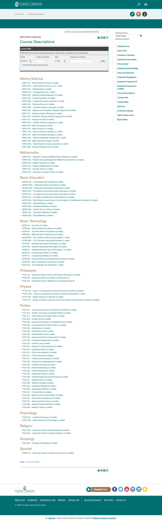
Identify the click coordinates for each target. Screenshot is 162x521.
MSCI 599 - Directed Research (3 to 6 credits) (40, 147)
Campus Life (122, 97)
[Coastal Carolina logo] (28, 4)
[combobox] (86, 31)
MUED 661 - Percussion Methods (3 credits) (40, 212)
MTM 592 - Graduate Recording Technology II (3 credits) (45, 246)
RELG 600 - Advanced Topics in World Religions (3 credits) (46, 430)
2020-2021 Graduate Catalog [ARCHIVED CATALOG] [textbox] (82, 32)
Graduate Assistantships (127, 68)
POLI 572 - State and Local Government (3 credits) (42, 346)
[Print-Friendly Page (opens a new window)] (104, 37)
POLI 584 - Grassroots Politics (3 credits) (39, 373)
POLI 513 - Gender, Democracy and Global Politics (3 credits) (47, 313)
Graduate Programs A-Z (127, 81)
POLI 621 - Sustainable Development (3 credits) (41, 398)
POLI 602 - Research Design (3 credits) (38, 383)
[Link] (138, 4)
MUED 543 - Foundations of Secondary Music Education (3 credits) (49, 194)
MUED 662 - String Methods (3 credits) (38, 215)
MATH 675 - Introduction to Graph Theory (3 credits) (43, 172)
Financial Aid (122, 64)
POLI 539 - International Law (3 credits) (38, 331)
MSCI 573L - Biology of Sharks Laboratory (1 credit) (43, 122)
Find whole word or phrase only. (35, 65)
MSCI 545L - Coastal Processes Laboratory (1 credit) (43, 101)
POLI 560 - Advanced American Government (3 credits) (44, 337)
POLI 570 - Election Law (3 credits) (36, 343)
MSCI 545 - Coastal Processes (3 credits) (39, 98)
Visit (138, 14)
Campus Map (122, 102)
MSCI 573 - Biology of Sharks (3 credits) (38, 119)
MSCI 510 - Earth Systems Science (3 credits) (41, 83)
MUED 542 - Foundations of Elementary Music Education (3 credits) (49, 191)
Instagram (133, 489)
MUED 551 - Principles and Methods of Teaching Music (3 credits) (48, 197)
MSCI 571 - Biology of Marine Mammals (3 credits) (42, 113)
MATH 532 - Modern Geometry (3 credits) (39, 163)
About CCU (122, 50)
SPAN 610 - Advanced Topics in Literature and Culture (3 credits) (48, 453)
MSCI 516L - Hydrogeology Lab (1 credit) (39, 92)
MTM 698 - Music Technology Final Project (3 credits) (43, 262)
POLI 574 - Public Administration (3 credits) (40, 352)
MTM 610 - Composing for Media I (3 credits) (40, 252)
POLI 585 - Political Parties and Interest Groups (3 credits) (45, 376)
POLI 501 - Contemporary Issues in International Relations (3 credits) (50, 309)
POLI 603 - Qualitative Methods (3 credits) (39, 386)
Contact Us (121, 499)
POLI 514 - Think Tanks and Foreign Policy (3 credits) (44, 316)
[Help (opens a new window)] (107, 37)
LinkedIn (139, 489)
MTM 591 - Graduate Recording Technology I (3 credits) (44, 243)
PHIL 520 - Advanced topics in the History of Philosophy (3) (46, 277)
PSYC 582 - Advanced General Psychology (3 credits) (44, 420)
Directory (121, 106)
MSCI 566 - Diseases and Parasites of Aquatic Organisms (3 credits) (49, 110)
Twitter (120, 489)
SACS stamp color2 (125, 115)
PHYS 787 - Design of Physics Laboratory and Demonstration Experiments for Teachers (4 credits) (61, 300)
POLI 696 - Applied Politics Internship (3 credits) (41, 404)
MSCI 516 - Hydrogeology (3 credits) (37, 89)
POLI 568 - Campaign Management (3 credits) (41, 340)
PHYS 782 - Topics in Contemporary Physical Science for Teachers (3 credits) (53, 290)
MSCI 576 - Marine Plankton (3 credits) (38, 128)
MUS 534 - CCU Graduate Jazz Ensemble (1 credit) (43, 265)
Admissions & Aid (47, 499)
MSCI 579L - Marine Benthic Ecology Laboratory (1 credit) (45, 144)
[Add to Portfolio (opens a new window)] (98, 37)
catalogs (51, 518)
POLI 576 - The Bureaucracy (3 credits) (38, 355)
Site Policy (108, 499)
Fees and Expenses (125, 72)
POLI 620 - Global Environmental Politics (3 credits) (43, 395)
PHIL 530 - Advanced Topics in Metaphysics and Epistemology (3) (49, 281)
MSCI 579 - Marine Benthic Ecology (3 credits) (41, 140)
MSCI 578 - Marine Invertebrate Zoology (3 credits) (42, 134)
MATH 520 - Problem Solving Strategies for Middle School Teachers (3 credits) (53, 159)
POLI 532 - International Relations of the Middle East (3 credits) (47, 322)
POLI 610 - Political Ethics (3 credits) (37, 392)
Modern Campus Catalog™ (105, 518)
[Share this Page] (101, 37)
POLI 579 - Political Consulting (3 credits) (39, 364)
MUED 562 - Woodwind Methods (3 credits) (40, 206)
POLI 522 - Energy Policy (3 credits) (37, 319)
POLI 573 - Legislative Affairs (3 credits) (38, 349)
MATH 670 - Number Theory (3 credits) (38, 169)
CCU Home (19, 14)
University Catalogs (35, 14)
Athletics (61, 499)
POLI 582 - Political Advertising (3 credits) (39, 367)
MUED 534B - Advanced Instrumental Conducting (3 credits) (46, 188)
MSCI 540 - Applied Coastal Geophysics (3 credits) (43, 95)
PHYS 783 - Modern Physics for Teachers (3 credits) (43, 297)
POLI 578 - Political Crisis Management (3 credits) (42, 361)
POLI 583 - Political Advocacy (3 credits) (38, 370)
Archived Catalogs (125, 110)
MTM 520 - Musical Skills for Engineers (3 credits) (42, 228)
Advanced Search (122, 39)
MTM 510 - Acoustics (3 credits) (35, 225)
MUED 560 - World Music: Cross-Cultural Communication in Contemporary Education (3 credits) (60, 200)
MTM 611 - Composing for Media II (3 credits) (40, 255)
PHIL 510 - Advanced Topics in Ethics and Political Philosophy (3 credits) (51, 274)
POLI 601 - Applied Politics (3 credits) (37, 380)
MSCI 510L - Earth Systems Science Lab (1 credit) (42, 86)
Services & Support (92, 499)
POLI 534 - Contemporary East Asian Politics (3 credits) (44, 325)
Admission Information (127, 59)
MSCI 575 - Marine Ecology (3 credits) (38, 125)
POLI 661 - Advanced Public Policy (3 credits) (41, 401)
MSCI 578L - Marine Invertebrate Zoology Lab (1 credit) (44, 137)
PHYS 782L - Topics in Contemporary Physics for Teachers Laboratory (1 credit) (54, 293)
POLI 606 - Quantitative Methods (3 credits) (40, 389)
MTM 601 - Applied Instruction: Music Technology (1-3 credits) (47, 249)
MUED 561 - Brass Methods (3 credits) (38, 203)
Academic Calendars (126, 55)
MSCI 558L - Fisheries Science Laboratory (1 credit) (43, 107)
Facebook (114, 489)
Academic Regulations (126, 77)
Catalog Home (123, 46)
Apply (132, 14)
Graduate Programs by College (126, 87)
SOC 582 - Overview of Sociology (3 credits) (40, 443)
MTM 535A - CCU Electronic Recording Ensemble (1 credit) (46, 237)
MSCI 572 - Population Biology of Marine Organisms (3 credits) (47, 116)
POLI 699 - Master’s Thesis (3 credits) (37, 407)
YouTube (127, 489)
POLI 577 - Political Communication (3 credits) (41, 358)
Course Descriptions (126, 93)
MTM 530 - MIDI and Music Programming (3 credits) (43, 234)
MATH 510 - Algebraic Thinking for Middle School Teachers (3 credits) (50, 156)
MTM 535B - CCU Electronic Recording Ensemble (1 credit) (46, 240)
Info (145, 14)
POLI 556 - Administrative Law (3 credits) (39, 334)
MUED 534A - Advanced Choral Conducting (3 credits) (44, 185)
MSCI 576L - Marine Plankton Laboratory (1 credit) (42, 131)
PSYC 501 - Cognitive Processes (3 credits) (40, 417)
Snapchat (145, 489)
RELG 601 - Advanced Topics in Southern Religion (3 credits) (47, 433)
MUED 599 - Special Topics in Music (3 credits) (41, 209)
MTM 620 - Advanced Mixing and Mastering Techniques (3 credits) (49, 258)
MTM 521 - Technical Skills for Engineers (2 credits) (43, 231)
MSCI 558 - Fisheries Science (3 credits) (39, 104)
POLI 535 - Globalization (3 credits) (36, 328)
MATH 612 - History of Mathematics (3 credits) (41, 166)
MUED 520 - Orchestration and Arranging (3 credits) (43, 182)
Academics (32, 499)
